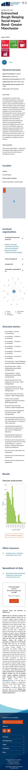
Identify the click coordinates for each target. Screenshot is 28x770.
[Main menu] (26, 3)
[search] (23, 3)
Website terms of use (13, 761)
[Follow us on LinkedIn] (4, 731)
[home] (11, 4)
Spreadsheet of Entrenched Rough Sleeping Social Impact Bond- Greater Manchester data (15, 575)
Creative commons (13, 762)
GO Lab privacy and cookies (13, 759)
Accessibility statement (13, 764)
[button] (14, 201)
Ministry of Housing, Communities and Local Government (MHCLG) (12, 246)
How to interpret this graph (14, 535)
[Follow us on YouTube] (9, 731)
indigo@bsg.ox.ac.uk (7, 680)
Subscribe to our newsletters (14, 722)
